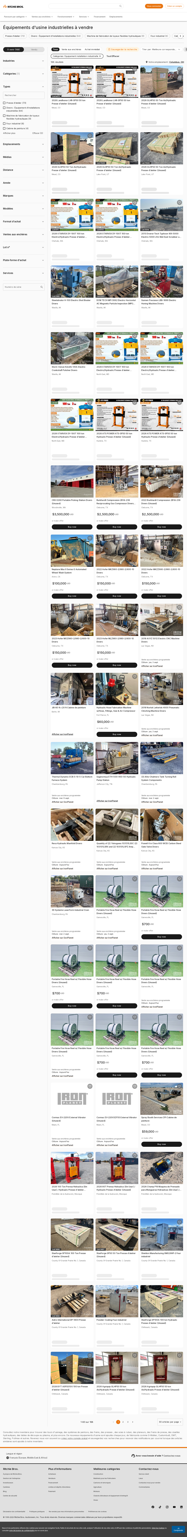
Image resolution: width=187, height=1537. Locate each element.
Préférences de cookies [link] (97, 1512)
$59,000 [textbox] (148, 1131)
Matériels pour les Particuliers (105, 1478)
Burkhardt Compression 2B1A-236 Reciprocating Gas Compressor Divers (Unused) (115, 503)
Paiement (51, 1491)
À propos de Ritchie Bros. (12, 1474)
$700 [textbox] (146, 924)
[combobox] (161, 49)
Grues (96, 1500)
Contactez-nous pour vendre (149, 1483)
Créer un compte (174, 6)
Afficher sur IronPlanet (152, 666)
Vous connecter (154, 6)
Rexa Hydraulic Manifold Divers (67, 843)
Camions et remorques (102, 1483)
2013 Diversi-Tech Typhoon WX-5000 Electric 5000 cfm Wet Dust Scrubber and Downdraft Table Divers (161, 236)
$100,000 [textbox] (59, 583)
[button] (15, 36)
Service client (144, 1474)
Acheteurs (52, 1474)
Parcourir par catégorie (14, 17)
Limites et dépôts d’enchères (59, 1487)
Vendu (34, 49)
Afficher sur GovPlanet (62, 802)
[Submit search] (120, 6)
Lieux (141, 1478)
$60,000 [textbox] (103, 722)
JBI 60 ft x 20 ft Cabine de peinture (69, 707)
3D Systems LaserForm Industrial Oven (70, 910)
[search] (41, 287)
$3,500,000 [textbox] (60, 514)
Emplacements (116, 17)
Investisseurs (8, 1483)
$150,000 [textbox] (104, 583)
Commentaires (144, 1487)
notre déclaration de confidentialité (21, 1531)
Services (83, 17)
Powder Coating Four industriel (111, 1320)
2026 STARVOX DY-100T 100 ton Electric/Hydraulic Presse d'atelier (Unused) (68, 236)
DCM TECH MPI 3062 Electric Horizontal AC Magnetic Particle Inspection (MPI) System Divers (116, 303)
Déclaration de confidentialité (14, 1512)
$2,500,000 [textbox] (105, 514)
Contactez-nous (171, 1455)
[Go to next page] (133, 1422)
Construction (98, 1474)
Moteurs (97, 1491)
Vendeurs (51, 1478)
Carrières (6, 1487)
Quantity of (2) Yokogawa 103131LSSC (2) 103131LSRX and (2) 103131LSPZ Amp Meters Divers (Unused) (117, 846)
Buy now (72, 527)
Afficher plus (9, 133)
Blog (4, 1491)
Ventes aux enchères (41, 17)
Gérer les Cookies (158, 1528)
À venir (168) (13, 49)
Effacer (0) (38, 133)
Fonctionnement (65, 17)
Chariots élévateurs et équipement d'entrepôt (111, 1496)
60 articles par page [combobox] (169, 1422)
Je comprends (178, 1529)
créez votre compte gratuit (74, 1438)
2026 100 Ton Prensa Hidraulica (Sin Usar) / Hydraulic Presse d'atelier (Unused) (69, 1189)
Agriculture (98, 1487)
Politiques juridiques (37, 1512)
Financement (99, 17)
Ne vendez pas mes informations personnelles (66, 1512)
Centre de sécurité (10, 1496)
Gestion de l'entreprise (11, 1478)
